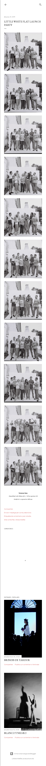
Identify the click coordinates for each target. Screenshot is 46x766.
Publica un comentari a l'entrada (27, 664)
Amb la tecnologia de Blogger (25, 754)
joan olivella (26, 516)
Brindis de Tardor (17, 660)
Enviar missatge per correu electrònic (17, 513)
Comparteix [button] (8, 509)
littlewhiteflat (20, 520)
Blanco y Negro (15, 733)
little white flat (9, 520)
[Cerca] (40, 4)
